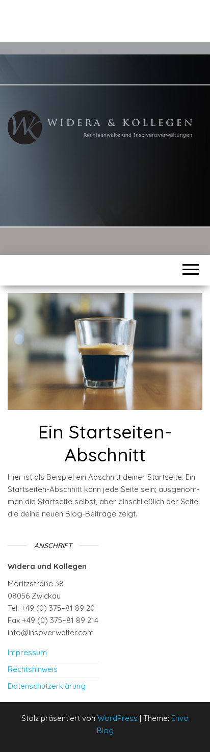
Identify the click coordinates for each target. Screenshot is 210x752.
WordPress (117, 718)
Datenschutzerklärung (47, 686)
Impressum (27, 652)
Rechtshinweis (33, 669)
